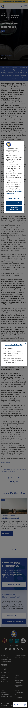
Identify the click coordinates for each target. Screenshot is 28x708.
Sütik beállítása (13, 198)
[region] (14, 177)
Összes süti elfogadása (14, 208)
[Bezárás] (25, 343)
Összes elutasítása (14, 203)
